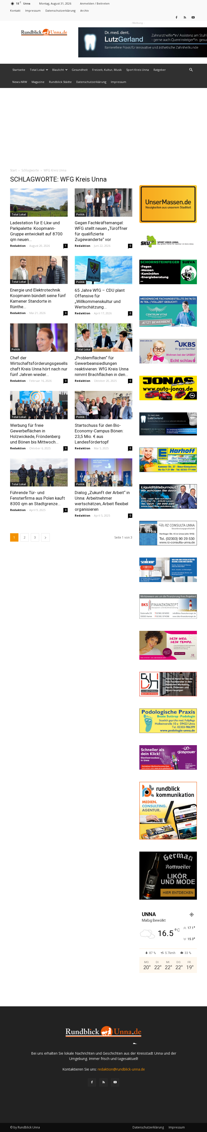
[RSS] (185, 17)
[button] (191, 70)
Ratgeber (159, 70)
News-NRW (19, 82)
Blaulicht (58, 70)
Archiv (84, 10)
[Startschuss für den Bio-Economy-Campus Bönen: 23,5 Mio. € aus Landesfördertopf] (103, 405)
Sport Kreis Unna (137, 70)
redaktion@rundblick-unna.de (121, 1069)
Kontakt (15, 10)
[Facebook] (176, 17)
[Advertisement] (103, 126)
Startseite (18, 70)
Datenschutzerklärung (60, 10)
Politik (80, 214)
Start (13, 170)
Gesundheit (80, 70)
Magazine (38, 82)
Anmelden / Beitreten (95, 3)
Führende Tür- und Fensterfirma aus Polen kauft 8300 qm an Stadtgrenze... (37, 498)
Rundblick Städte (60, 82)
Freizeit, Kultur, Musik (107, 70)
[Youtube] (193, 17)
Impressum (33, 10)
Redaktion (18, 246)
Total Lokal (37, 70)
